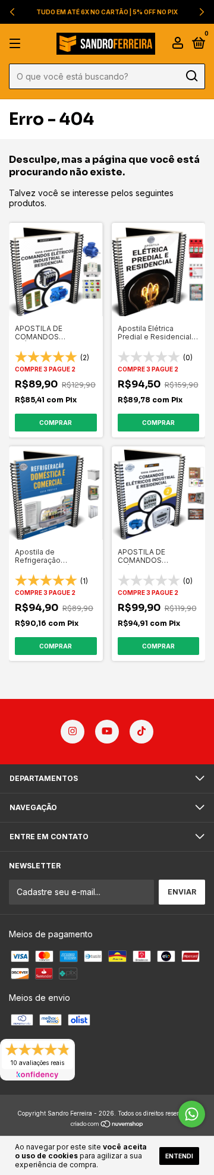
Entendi (179, 1156)
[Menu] (17, 43)
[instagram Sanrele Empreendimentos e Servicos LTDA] (72, 732)
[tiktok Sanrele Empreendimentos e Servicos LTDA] (141, 732)
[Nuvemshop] (107, 1125)
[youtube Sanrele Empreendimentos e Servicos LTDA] (107, 732)
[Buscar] (191, 76)
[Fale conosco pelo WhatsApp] (191, 1114)
